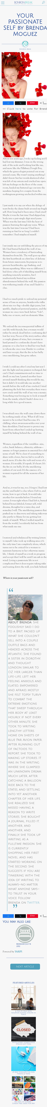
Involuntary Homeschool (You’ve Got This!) (23, 1043)
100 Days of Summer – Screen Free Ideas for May (23, 1102)
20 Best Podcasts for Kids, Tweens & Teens (23, 1073)
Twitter (33, 902)
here (18, 108)
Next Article (25, 966)
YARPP (18, 951)
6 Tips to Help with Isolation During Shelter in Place (23, 1012)
